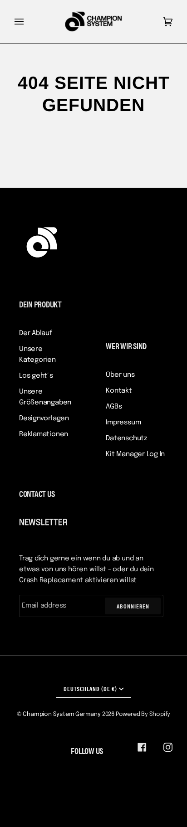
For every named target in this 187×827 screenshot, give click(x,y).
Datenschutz (126, 438)
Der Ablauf (35, 333)
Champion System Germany (62, 714)
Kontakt (119, 390)
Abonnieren (133, 606)
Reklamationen (43, 434)
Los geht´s (36, 375)
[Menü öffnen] (28, 21)
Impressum (123, 422)
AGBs (114, 406)
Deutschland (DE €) (90, 688)
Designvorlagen (44, 418)
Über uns (120, 375)
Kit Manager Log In (135, 454)
